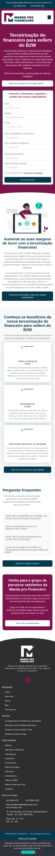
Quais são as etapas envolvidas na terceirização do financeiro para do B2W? (26, 550)
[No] (48, 849)
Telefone (7, 113)
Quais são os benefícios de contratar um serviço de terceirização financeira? (26, 517)
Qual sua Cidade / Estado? (15, 163)
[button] (49, 17)
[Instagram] (27, 679)
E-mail (7, 123)
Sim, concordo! (28, 852)
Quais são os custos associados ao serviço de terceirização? (23, 538)
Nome (7, 104)
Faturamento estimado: (14, 154)
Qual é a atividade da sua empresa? (19, 133)
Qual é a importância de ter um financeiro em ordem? (21, 527)
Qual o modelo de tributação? (16, 143)
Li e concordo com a (25, 173)
